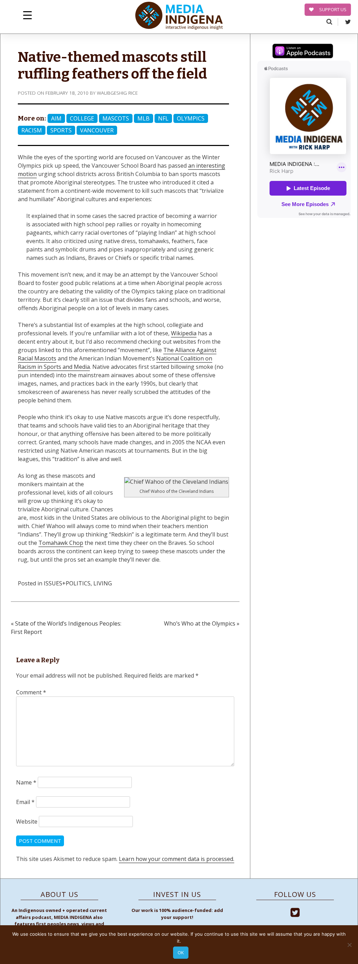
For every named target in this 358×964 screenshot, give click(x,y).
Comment (31, 692)
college (82, 118)
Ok (181, 952)
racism (31, 130)
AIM (56, 118)
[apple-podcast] (302, 52)
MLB (143, 118)
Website (26, 821)
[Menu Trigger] (27, 14)
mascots (115, 118)
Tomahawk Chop (60, 543)
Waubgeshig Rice (117, 92)
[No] (349, 944)
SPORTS (61, 130)
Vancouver (97, 130)
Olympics (191, 118)
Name (26, 782)
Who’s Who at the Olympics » (201, 623)
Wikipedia (183, 333)
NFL (163, 118)
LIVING (102, 583)
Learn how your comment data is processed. (176, 859)
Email (25, 802)
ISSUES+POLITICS (67, 583)
